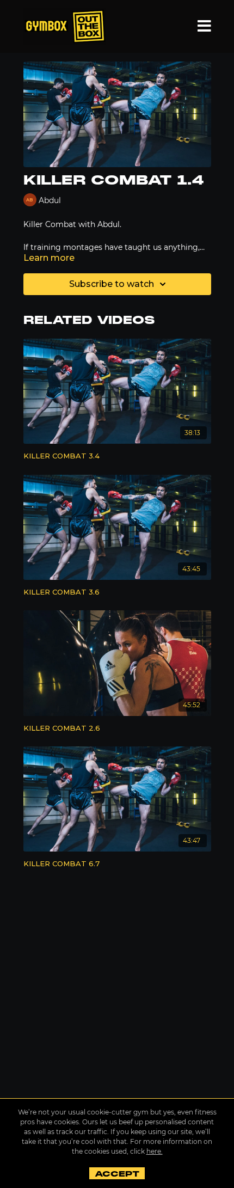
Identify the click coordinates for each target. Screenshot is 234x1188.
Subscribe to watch (111, 284)
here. (154, 1151)
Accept (117, 1173)
